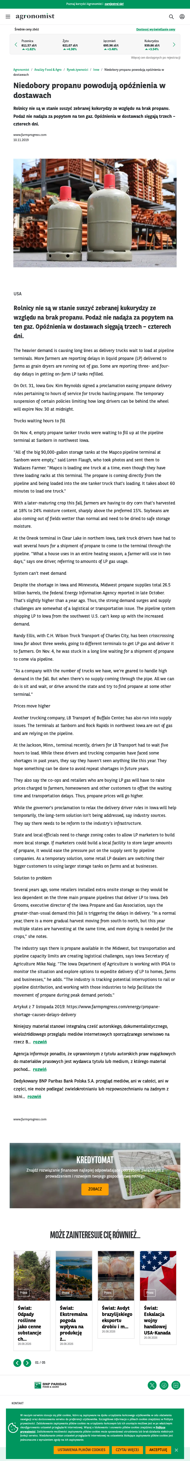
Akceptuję (158, 1450)
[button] (8, 16)
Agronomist (21, 70)
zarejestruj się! (114, 4)
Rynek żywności (77, 70)
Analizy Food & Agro (48, 70)
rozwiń (40, 1042)
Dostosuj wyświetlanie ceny (155, 29)
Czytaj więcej (127, 1450)
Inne (96, 70)
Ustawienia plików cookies (81, 1450)
